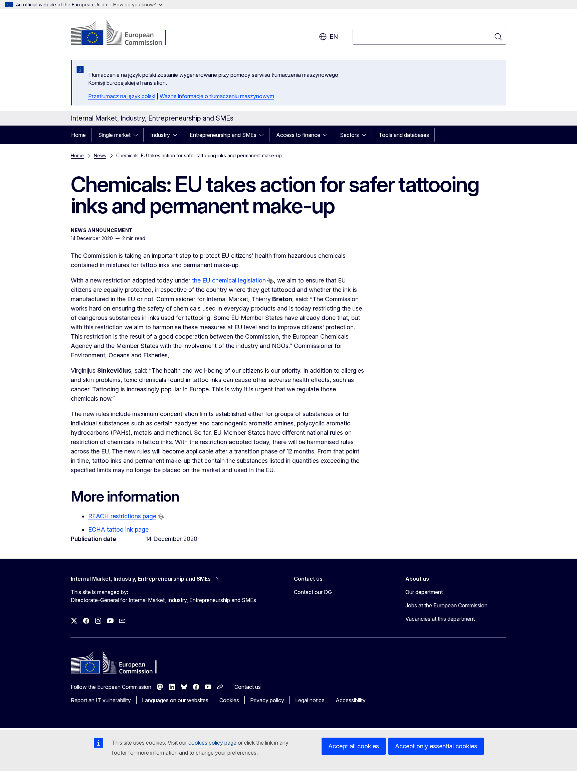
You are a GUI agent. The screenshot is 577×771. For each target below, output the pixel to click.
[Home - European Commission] (125, 33)
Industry (160, 135)
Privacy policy (267, 700)
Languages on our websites (175, 700)
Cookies (229, 700)
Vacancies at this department (440, 618)
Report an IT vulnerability (101, 700)
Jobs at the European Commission (446, 605)
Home (78, 135)
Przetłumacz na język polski (121, 96)
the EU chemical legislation (229, 280)
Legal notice (310, 700)
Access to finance (298, 135)
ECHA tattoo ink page (118, 529)
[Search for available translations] (270, 280)
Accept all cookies (353, 746)
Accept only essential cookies (436, 746)
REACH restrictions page (122, 516)
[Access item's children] (137, 135)
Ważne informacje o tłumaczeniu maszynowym (217, 96)
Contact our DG (313, 592)
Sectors (349, 135)
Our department (424, 592)
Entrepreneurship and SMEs (223, 135)
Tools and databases (404, 135)
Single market (114, 135)
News (100, 155)
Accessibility (351, 700)
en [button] (334, 36)
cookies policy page (212, 742)
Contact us (247, 687)
